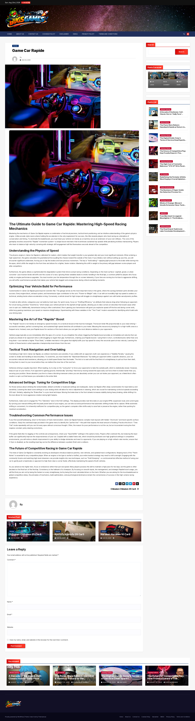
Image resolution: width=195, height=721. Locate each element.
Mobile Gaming (165, 109)
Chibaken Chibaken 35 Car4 (123, 489)
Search (151, 45)
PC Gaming (164, 174)
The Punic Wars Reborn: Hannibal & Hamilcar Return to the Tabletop (172, 127)
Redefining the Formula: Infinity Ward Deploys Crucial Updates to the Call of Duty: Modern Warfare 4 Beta (173, 180)
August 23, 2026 (17, 682)
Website (10, 627)
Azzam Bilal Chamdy (81, 682)
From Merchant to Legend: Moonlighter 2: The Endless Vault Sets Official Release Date (171, 219)
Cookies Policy (48, 34)
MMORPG (164, 213)
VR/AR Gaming (165, 226)
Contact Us (33, 34)
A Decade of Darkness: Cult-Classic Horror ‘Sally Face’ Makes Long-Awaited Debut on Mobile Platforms (172, 115)
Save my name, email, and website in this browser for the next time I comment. (39, 640)
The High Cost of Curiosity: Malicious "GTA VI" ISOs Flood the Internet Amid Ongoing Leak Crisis (173, 167)
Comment (11, 560)
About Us (20, 34)
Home (9, 34)
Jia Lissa (30, 682)
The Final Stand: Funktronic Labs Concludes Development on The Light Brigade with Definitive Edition (172, 232)
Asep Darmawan (168, 82)
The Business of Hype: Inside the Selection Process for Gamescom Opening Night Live (172, 192)
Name (10, 602)
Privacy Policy (88, 34)
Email (9, 614)
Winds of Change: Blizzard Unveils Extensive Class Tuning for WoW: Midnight (172, 205)
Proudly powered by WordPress (14, 717)
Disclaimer (64, 34)
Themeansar (42, 717)
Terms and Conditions (108, 34)
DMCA (75, 34)
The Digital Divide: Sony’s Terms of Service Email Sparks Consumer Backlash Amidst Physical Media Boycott (172, 141)
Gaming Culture (165, 135)
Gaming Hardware (166, 161)
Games (15, 46)
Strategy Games (166, 200)
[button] (184, 34)
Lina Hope (123, 682)
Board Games (165, 122)
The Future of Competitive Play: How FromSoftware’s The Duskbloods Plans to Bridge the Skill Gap (173, 154)
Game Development (167, 187)
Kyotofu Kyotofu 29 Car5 (69, 534)
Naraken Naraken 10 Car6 (116, 534)
